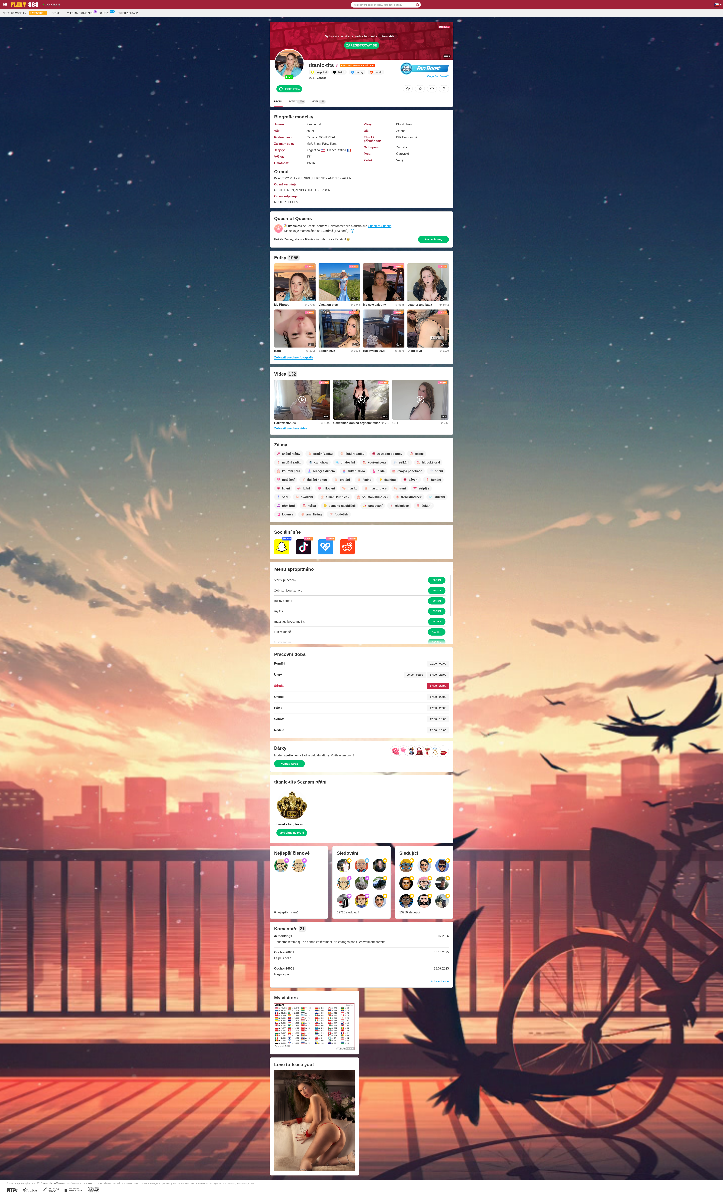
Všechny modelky (14, 13)
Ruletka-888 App (128, 13)
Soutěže (104, 13)
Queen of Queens (379, 226)
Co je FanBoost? (438, 76)
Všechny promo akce (80, 13)
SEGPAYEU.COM (94, 1183)
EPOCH (79, 1183)
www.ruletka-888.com (54, 1183)
